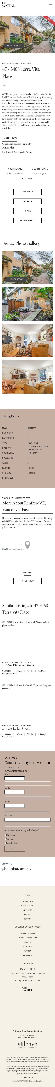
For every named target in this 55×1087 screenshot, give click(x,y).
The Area (27, 201)
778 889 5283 (27, 977)
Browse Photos (27, 220)
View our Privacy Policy (27, 1077)
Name (7, 774)
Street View (27, 581)
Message (8, 815)
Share (28, 211)
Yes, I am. (10, 839)
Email (7, 788)
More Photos (14, 46)
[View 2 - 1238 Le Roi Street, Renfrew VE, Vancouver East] (27, 701)
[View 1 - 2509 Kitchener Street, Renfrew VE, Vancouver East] (27, 637)
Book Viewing (27, 192)
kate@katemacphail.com (16, 771)
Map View (27, 573)
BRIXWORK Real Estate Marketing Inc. (30, 1081)
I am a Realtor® (12, 843)
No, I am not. (11, 835)
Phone (7, 802)
